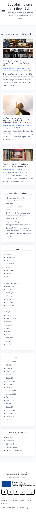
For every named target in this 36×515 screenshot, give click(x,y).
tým (7, 328)
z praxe (8, 344)
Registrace (9, 437)
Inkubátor (20, 508)
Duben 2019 (10, 378)
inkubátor (9, 270)
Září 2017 (9, 420)
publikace (9, 309)
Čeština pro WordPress (14, 450)
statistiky (9, 322)
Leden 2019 (10, 388)
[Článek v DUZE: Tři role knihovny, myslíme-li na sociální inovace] (18, 155)
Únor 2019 (9, 384)
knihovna (27, 68)
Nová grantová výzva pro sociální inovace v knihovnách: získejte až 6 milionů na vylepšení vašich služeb (16, 120)
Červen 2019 (10, 371)
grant (24, 125)
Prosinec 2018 (11, 391)
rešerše (8, 315)
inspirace (18, 68)
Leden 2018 (10, 417)
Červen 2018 (10, 400)
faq (7, 261)
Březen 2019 (10, 381)
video (20, 71)
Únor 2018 (9, 413)
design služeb (11, 257)
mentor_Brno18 (11, 293)
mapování (9, 289)
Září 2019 (9, 365)
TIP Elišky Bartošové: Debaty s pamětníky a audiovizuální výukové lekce (16, 63)
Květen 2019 (10, 375)
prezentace (10, 306)
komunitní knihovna (13, 283)
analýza (8, 254)
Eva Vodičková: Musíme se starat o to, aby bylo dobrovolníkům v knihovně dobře (18, 216)
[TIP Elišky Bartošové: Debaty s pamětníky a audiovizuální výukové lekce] (18, 48)
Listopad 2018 (11, 394)
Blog (26, 508)
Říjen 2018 (9, 397)
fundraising (19, 125)
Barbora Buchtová (8, 68)
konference (10, 286)
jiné (23, 68)
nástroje (5, 71)
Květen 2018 (10, 404)
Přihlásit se (10, 441)
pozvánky (9, 302)
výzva (9, 128)
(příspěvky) (11, 444)
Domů (4, 508)
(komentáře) (12, 447)
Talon (27, 500)
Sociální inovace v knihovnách (20, 6)
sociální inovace (11, 318)
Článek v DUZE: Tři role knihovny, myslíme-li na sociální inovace (16, 165)
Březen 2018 (10, 410)
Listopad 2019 (11, 362)
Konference (11, 508)
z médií (18, 169)
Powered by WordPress (9, 500)
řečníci (8, 312)
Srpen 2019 (10, 368)
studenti (15, 71)
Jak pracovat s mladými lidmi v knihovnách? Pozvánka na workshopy (16, 201)
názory (10, 71)
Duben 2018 (10, 407)
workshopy (10, 338)
